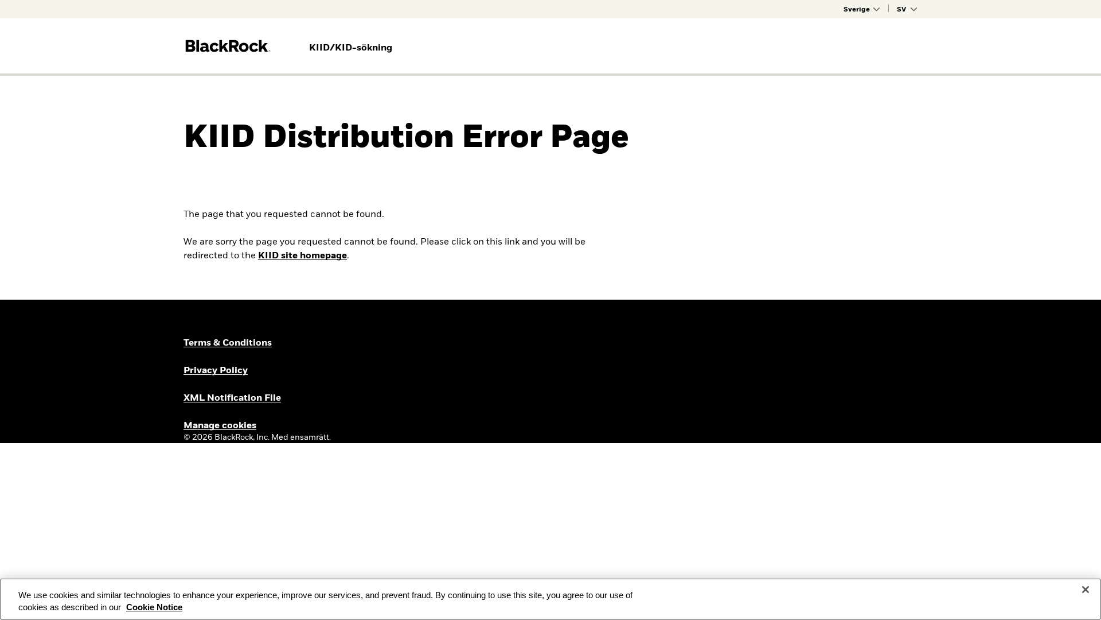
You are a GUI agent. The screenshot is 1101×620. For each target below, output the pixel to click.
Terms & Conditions (228, 343)
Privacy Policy (216, 370)
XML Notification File (232, 398)
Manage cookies (220, 426)
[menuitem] (350, 48)
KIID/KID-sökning (350, 48)
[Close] (1085, 589)
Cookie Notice (154, 608)
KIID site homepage (302, 256)
